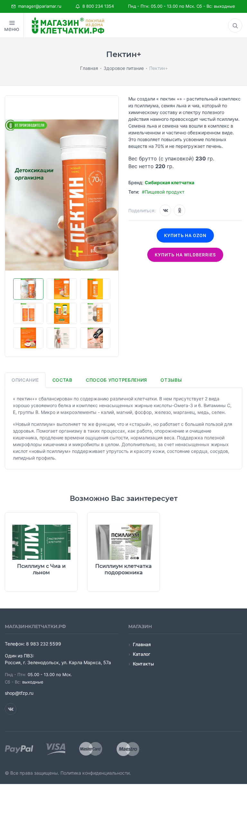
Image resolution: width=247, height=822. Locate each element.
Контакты (143, 663)
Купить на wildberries (185, 254)
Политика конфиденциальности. (95, 773)
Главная (142, 644)
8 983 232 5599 (43, 643)
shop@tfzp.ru (19, 693)
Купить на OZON (185, 235)
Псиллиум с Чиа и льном (41, 569)
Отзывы (171, 380)
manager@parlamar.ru (38, 6)
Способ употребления (116, 380)
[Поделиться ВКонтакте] (165, 210)
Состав (62, 380)
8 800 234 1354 (97, 6)
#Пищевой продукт (163, 192)
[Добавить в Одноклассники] (179, 210)
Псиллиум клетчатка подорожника (123, 569)
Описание (25, 380)
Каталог (141, 654)
